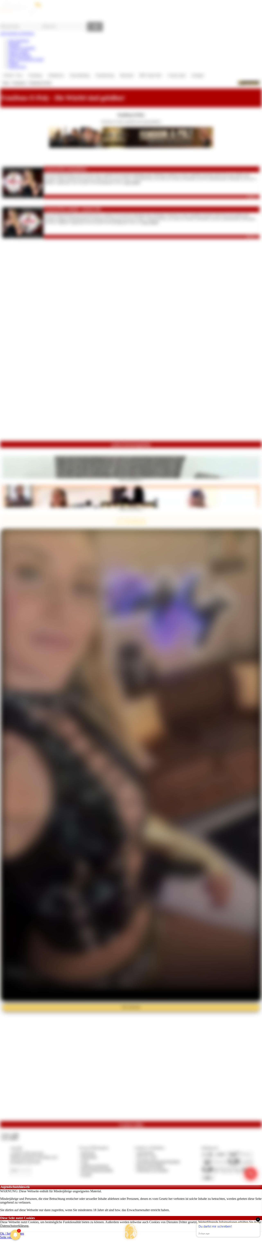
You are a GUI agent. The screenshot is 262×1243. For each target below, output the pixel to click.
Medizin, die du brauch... (131, 508)
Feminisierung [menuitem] (105, 75)
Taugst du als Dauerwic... (131, 479)
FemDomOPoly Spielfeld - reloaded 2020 (73, 209)
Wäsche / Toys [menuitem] (13, 75)
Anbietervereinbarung (95, 1166)
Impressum (88, 1152)
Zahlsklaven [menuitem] (56, 75)
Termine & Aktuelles (21, 48)
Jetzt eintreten (131, 1007)
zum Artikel (131, 182)
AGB (84, 1161)
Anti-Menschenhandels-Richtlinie (158, 1161)
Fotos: (9, 1138)
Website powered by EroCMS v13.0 (33, 1157)
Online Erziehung (19, 55)
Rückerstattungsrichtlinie (97, 1170)
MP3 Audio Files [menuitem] (150, 75)
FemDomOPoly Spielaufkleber (66, 169)
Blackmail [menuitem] (126, 75)
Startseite (14, 44)
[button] (131, 1231)
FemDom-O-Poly (40, 82)
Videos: (9, 1134)
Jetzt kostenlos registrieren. (17, 33)
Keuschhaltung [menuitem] (79, 75)
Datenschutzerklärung (14, 1225)
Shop (5, 82)
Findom (13, 63)
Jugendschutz (145, 1152)
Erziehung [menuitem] (35, 75)
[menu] (103, 75)
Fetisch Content (18, 52)
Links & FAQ (17, 66)
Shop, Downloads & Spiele (26, 59)
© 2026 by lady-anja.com (26, 1152)
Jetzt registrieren (18, 40)
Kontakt (86, 1174)
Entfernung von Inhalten (152, 1170)
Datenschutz (89, 1157)
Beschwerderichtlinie (150, 1166)
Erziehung (19, 82)
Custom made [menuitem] (176, 75)
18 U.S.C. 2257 (147, 1157)
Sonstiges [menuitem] (198, 75)
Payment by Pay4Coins (25, 1161)
